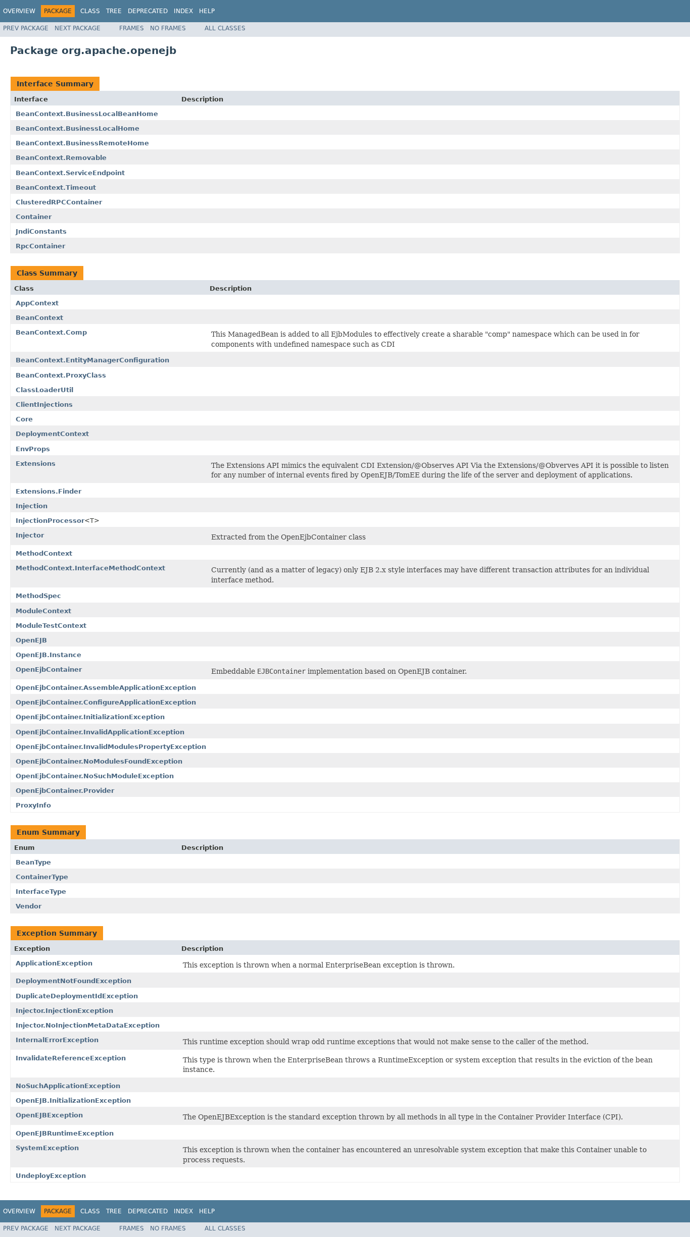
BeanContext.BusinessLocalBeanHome (87, 114)
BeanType (33, 862)
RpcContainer (40, 246)
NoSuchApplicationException (68, 1086)
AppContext (37, 303)
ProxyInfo (33, 805)
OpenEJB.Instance (48, 655)
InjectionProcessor (50, 520)
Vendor (28, 906)
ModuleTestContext (51, 625)
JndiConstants (41, 231)
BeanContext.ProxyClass (61, 375)
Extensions (36, 463)
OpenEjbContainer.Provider (65, 790)
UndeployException (51, 1175)
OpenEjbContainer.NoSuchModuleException (95, 776)
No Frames (168, 28)
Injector (30, 535)
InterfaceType (41, 891)
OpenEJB (31, 640)
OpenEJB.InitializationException (73, 1100)
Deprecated (148, 11)
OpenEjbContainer (49, 669)
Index (183, 11)
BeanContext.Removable (61, 158)
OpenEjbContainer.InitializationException (90, 717)
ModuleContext (43, 611)
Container (34, 217)
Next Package (78, 28)
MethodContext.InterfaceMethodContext (90, 568)
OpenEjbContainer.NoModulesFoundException (99, 761)
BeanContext (39, 317)
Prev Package (25, 28)
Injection (31, 506)
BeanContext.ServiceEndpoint (70, 173)
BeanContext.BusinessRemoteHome (82, 143)
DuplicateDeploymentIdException (77, 996)
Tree (114, 11)
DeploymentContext (52, 434)
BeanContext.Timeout (56, 187)
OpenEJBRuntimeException (65, 1133)
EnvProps (33, 449)
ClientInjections (44, 404)
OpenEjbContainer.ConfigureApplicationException (106, 702)
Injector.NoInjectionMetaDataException (88, 1025)
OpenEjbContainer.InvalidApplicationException (100, 732)
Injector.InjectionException (64, 1010)
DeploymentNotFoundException (73, 981)
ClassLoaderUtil (44, 390)
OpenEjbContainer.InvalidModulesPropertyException (111, 746)
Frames (131, 28)
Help (207, 11)
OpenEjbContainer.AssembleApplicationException (106, 687)
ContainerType (42, 877)
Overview (19, 11)
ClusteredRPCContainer (59, 202)
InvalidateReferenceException (71, 1058)
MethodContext (44, 553)
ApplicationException (54, 963)
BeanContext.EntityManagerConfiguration (92, 360)
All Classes (225, 28)
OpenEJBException (49, 1115)
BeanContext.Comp (51, 332)
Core (24, 419)
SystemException (47, 1148)
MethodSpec (38, 596)
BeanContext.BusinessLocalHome (77, 128)
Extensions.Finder (48, 491)
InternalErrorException (57, 1040)
